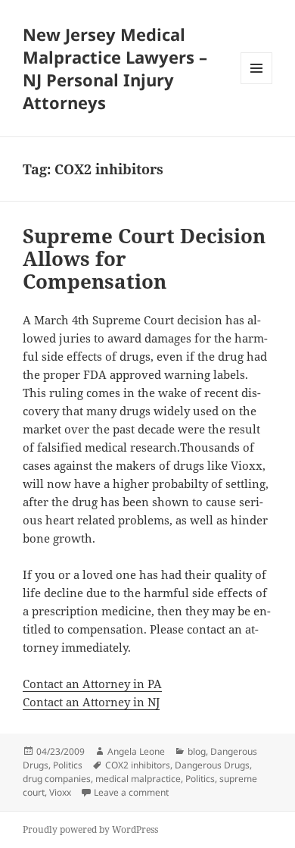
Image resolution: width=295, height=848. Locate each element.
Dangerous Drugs (212, 765)
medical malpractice (138, 778)
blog (197, 751)
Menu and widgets (256, 83)
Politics (67, 765)
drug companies (57, 778)
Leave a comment (131, 792)
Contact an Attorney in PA (92, 683)
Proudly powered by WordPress (90, 829)
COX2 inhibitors (137, 765)
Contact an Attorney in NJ (91, 701)
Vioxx (60, 792)
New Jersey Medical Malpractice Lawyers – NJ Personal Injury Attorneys (115, 68)
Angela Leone (136, 751)
